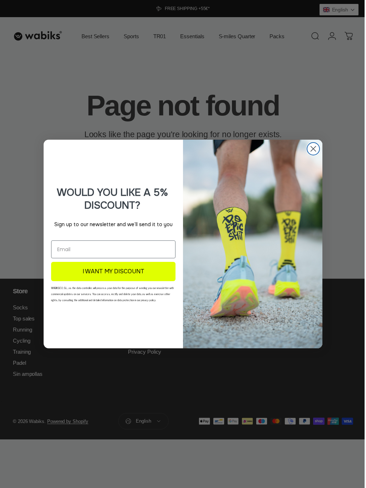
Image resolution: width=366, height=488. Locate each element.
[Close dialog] (311, 149)
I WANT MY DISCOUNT (111, 271)
